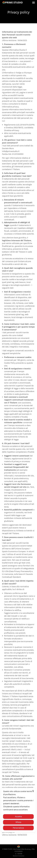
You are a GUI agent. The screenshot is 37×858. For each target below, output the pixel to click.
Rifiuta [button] (18, 822)
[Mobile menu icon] (33, 2)
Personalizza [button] (18, 828)
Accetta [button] (18, 816)
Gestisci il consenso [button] (18, 856)
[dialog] (18, 810)
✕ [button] (33, 790)
